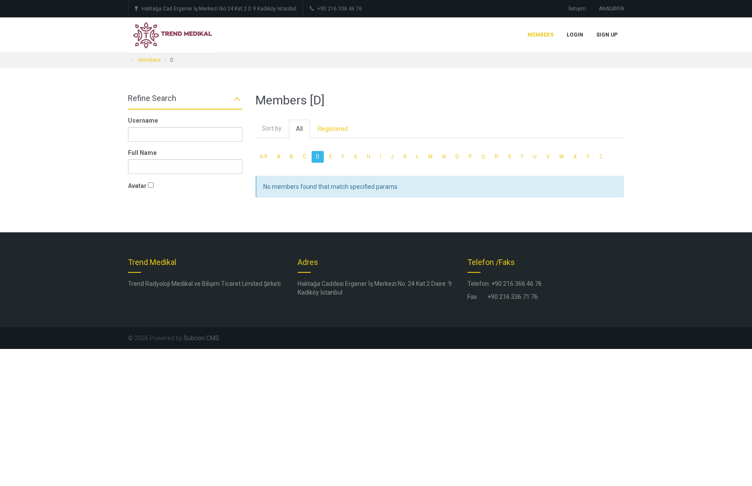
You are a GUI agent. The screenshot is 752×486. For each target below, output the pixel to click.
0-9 (263, 157)
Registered (333, 128)
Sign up (607, 35)
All (299, 128)
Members (540, 35)
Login (575, 35)
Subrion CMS (201, 338)
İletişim (577, 9)
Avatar (137, 185)
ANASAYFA (611, 9)
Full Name (142, 152)
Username (143, 120)
